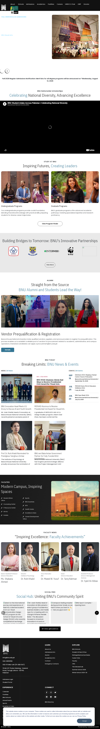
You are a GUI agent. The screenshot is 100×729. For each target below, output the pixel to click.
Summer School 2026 (79, 670)
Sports (27, 498)
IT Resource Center (9, 508)
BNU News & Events (63, 364)
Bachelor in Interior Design (11, 38)
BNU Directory (49, 702)
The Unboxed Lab (77, 667)
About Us (48, 649)
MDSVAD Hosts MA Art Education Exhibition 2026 (85, 387)
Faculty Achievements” (67, 536)
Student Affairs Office (79, 652)
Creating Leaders (64, 165)
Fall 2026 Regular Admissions (13, 17)
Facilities (5, 694)
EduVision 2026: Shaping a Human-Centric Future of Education (86, 376)
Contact (47, 661)
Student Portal (7, 682)
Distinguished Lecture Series (81, 655)
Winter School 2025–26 (79, 672)
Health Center (29, 509)
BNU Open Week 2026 (82, 395)
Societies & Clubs (30, 513)
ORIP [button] (79, 4)
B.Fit (26, 505)
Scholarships (21, 44)
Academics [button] (41, 4)
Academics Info (50, 658)
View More (50, 265)
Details (7, 350)
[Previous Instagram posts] (3, 613)
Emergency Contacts (52, 664)
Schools (21, 4)
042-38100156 (7, 661)
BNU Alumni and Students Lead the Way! (50, 289)
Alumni (47, 655)
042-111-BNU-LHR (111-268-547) (14, 665)
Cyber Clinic (76, 658)
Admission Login (8, 679)
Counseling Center (9, 504)
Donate (86, 4)
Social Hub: (25, 596)
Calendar (6, 692)
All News (9, 371)
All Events (79, 371)
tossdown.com (93, 727)
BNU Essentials (29, 502)
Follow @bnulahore (50, 629)
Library (5, 511)
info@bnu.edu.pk (9, 658)
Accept (84, 721)
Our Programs (8, 44)
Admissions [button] (30, 4)
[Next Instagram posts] (97, 613)
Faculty (74, 661)
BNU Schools (76, 649)
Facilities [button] (51, 4)
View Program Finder (50, 224)
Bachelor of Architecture (10, 35)
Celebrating (18, 95)
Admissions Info (50, 652)
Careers (60, 4)
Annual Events (7, 700)
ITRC (73, 664)
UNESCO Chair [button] (70, 4)
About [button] (12, 4)
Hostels (5, 515)
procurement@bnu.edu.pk (47, 344)
